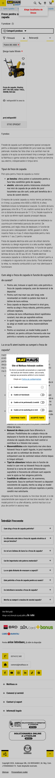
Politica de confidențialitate (31, 379)
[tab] (27, 387)
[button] (19, 387)
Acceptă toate (37, 418)
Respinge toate (18, 418)
